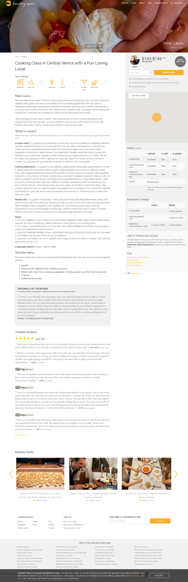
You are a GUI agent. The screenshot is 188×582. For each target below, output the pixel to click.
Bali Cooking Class (23, 547)
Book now (169, 72)
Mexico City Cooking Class (65, 550)
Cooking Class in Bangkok (104, 547)
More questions (134, 265)
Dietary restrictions (136, 263)
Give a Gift (177, 3)
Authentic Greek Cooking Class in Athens (148, 555)
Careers (51, 525)
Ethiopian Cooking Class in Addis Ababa (147, 558)
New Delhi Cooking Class (103, 553)
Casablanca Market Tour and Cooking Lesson (71, 553)
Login (133, 3)
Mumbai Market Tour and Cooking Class (148, 550)
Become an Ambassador (73, 525)
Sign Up (125, 3)
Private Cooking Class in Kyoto (66, 547)
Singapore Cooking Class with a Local (29, 558)
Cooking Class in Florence (26, 564)
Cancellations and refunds (138, 257)
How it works (23, 528)
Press (35, 525)
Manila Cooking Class (24, 555)
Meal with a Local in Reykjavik (27, 567)
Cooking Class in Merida (64, 555)
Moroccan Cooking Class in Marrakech (69, 561)
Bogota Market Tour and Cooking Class (69, 564)
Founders (22, 525)
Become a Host (161, 3)
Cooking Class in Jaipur (103, 558)
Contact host (133, 260)
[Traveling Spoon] (21, 4)
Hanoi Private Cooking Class (104, 555)
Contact (51, 528)
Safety (35, 521)
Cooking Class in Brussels (143, 564)
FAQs (50, 521)
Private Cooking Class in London (106, 564)
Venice (24, 57)
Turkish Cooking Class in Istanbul (67, 567)
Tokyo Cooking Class (141, 547)
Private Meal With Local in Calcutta (68, 558)
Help (150, 3)
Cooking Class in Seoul (24, 553)
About (142, 3)
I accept (159, 575)
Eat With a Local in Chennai (104, 550)
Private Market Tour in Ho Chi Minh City (148, 553)
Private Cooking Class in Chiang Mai (29, 550)
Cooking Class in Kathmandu (105, 561)
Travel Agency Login (71, 528)
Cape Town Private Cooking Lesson (146, 561)
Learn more (180, 64)
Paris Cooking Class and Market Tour (29, 561)
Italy (17, 57)
